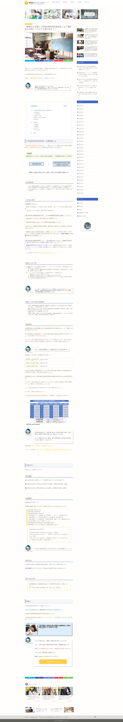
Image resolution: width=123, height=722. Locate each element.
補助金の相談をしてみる (53, 661)
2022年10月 (81, 134)
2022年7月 (81, 144)
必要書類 (36, 126)
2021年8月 (81, 180)
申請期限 (36, 124)
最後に (35, 133)
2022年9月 (81, 138)
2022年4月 (81, 154)
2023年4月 (81, 115)
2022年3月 (81, 157)
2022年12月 (81, 128)
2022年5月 (81, 151)
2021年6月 (81, 186)
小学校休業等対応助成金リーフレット (48, 252)
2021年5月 (81, 189)
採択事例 (81, 206)
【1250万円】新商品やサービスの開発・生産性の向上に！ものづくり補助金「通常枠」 (88, 87)
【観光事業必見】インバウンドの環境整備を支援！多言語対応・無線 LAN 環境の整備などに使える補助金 (88, 74)
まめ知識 (81, 203)
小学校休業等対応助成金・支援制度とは (43, 110)
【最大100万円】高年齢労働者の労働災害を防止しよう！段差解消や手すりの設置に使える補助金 (88, 81)
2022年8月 (81, 141)
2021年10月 (81, 173)
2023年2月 (81, 121)
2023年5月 (81, 112)
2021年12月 (81, 167)
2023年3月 (81, 118)
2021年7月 (81, 183)
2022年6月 (81, 147)
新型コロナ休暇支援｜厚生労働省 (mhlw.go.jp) (41, 445)
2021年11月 (81, 170)
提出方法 (36, 128)
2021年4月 (81, 193)
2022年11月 (81, 131)
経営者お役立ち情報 (83, 212)
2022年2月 (81, 160)
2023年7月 (81, 105)
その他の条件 (37, 114)
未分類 (80, 209)
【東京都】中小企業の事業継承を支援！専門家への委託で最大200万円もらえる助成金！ (88, 94)
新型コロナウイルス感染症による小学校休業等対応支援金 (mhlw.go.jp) (54, 449)
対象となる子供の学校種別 (40, 117)
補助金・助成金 (82, 216)
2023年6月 (81, 108)
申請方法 (36, 122)
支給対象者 (36, 112)
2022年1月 (81, 163)
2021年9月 (81, 176)
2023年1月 (81, 125)
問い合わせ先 (37, 129)
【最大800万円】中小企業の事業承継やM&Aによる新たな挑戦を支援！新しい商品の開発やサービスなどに (88, 68)
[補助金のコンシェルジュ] (34, 4)
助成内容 (36, 119)
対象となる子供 (37, 115)
